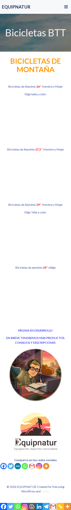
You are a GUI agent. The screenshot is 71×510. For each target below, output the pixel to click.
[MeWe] (18, 466)
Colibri (45, 491)
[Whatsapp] (25, 466)
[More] (46, 466)
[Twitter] (10, 466)
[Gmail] (32, 466)
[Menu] (66, 7)
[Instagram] (39, 466)
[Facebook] (3, 466)
